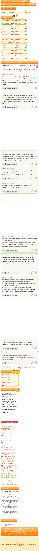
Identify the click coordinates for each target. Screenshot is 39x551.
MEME (31, 4)
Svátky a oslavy (21, 53)
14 (30, 69)
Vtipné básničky (8, 20)
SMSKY (22, 4)
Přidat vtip (4, 385)
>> (19, 70)
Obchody (21, 42)
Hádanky (8, 31)
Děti (21, 26)
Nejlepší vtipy (5, 374)
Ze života (21, 56)
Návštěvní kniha (8, 8)
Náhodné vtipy (5, 382)
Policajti (21, 47)
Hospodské (21, 31)
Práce (8, 50)
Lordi (21, 37)
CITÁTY (14, 1)
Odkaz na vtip (5, 416)
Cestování (8, 26)
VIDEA (5, 4)
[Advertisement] (19, 129)
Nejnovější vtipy (6, 377)
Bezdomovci (8, 23)
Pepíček (21, 45)
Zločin (8, 58)
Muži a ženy (8, 39)
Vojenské (8, 56)
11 (21, 69)
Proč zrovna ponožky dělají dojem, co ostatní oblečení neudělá (19, 545)
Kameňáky (21, 34)
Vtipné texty (21, 20)
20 (34, 65)
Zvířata (21, 58)
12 (24, 69)
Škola (21, 50)
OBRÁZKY (24, 1)
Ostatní (8, 45)
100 (37, 66)
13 (27, 69)
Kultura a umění (8, 37)
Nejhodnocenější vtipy (7, 380)
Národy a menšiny (8, 42)
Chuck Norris (8, 34)
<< (3, 69)
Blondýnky (21, 23)
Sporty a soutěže (8, 53)
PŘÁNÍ (13, 4)
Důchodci (21, 28)
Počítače (8, 47)
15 (34, 69)
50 (37, 65)
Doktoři (8, 28)
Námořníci (21, 39)
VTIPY (5, 1)
